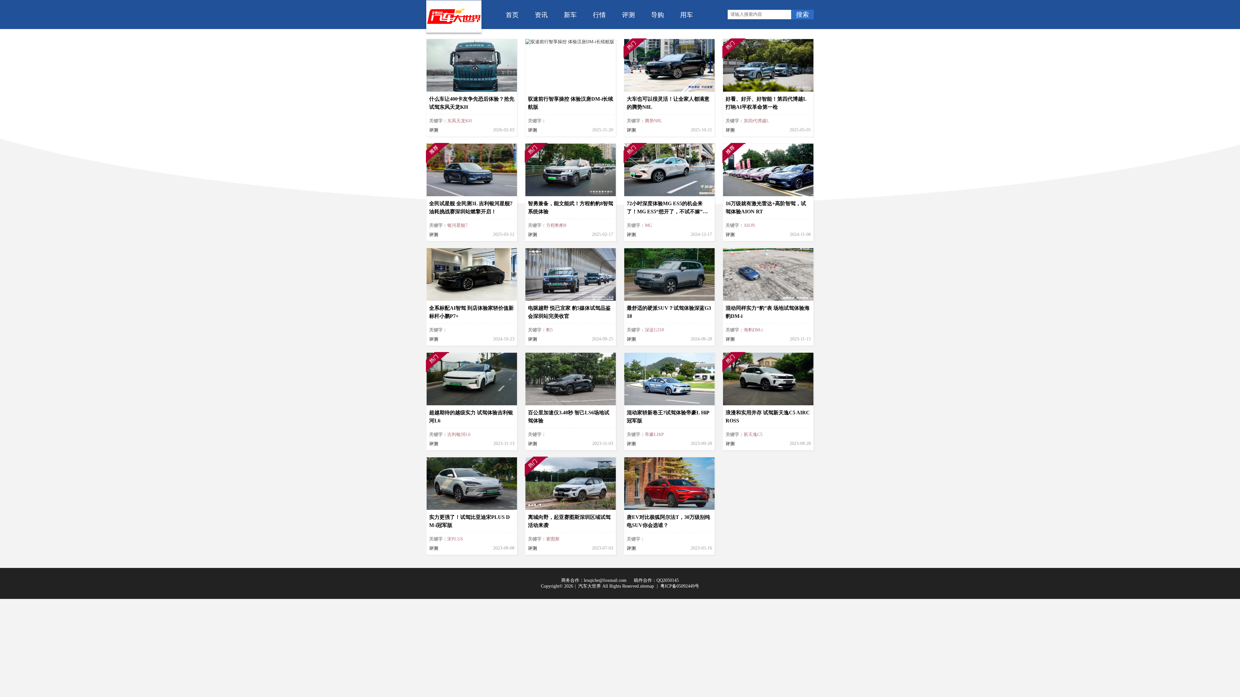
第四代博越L (756, 120)
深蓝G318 (654, 330)
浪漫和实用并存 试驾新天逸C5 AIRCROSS (768, 416)
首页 (512, 14)
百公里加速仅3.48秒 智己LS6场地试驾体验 (568, 416)
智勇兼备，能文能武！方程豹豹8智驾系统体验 (570, 207)
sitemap (647, 586)
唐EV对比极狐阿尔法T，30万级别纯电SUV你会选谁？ (668, 521)
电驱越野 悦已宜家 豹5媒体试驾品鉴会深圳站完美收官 (569, 312)
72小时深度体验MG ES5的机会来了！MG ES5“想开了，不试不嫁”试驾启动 (667, 208)
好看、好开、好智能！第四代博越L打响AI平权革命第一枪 (766, 103)
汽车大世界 (589, 586)
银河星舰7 (457, 225)
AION (749, 225)
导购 (657, 14)
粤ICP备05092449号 (679, 586)
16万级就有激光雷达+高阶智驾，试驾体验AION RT (766, 207)
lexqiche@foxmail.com (605, 580)
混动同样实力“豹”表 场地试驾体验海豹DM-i (768, 312)
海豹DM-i (753, 330)
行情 (599, 14)
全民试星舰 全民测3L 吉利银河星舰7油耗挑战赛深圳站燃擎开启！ (470, 207)
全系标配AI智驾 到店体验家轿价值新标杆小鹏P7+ (471, 312)
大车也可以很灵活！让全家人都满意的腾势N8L (668, 103)
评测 (628, 14)
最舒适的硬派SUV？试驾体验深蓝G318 (669, 312)
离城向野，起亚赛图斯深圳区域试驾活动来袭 (569, 521)
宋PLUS (455, 539)
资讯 (541, 14)
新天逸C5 (753, 434)
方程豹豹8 (556, 225)
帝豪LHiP (654, 434)
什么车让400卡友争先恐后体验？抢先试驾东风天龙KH (471, 103)
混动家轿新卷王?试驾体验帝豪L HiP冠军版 (668, 416)
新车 (570, 14)
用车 (686, 14)
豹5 (549, 330)
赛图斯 (553, 539)
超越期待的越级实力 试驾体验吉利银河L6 (471, 416)
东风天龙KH (459, 120)
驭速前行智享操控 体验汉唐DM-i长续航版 (570, 103)
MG (648, 225)
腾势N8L (653, 120)
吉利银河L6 (458, 434)
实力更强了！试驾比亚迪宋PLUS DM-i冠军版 (469, 521)
